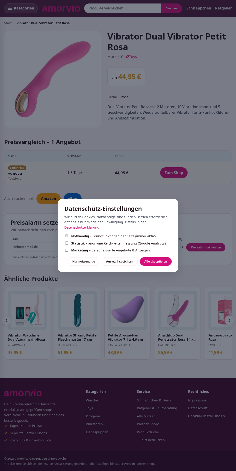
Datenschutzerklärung (81, 227)
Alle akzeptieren (155, 261)
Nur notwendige (83, 261)
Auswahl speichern (119, 261)
